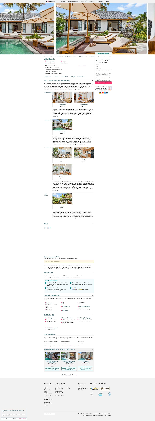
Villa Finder (80, 387)
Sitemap (109, 415)
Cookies (105, 415)
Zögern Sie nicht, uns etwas (62, 277)
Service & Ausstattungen (73, 77)
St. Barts (69, 388)
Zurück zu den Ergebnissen (72, 1)
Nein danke (14, 418)
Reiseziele (63, 1)
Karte (56, 76)
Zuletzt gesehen (92, 1)
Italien (68, 387)
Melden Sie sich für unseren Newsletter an (103, 80)
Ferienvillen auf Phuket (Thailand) (59, 387)
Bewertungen (65, 76)
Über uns (46, 387)
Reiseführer (80, 389)
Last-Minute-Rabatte (82, 388)
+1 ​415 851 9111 (101, 1)
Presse (45, 392)
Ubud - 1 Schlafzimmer (52, 363)
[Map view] (48, 228)
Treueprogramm (47, 402)
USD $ (46, 414)
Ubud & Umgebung (50, 61)
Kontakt (107, 1)
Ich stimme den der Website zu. (103, 78)
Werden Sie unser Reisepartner (48, 404)
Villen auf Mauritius (59, 395)
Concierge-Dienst (81, 76)
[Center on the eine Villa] (50, 228)
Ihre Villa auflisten (48, 394)
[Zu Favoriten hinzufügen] (77, 28)
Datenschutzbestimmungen (98, 415)
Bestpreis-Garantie (100, 60)
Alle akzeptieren (22, 418)
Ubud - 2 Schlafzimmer (68, 363)
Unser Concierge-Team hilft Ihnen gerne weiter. (69, 346)
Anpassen (5, 418)
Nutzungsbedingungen (105, 77)
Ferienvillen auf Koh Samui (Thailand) (59, 390)
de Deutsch (51, 414)
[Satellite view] (46, 228)
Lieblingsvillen (84, 1)
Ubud (60, 83)
